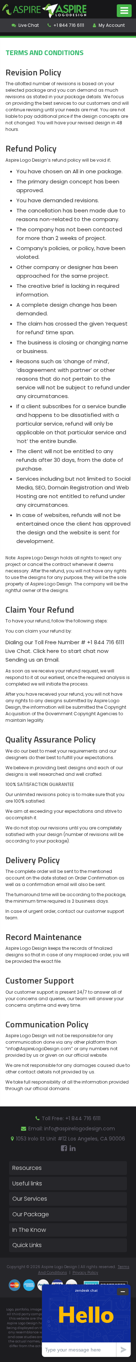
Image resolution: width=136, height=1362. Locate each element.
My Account (111, 25)
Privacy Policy (85, 1272)
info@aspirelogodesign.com (79, 1128)
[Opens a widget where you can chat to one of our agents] (86, 1320)
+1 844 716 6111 (68, 25)
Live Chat (28, 25)
